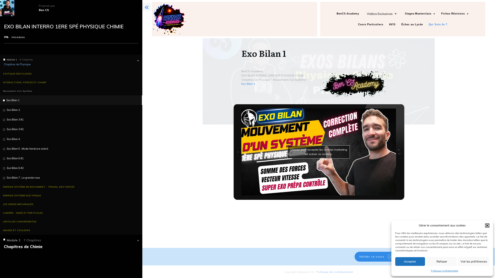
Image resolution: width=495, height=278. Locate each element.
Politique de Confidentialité (335, 271)
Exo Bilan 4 (13, 139)
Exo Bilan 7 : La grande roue (23, 177)
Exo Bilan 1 (13, 100)
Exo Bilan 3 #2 (15, 129)
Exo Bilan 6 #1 (15, 158)
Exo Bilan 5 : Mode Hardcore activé (27, 148)
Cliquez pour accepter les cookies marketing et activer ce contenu (318, 152)
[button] (487, 225)
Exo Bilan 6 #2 (15, 168)
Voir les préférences (474, 261)
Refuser (441, 261)
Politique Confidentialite (444, 270)
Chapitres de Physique (17, 64)
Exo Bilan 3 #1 (15, 119)
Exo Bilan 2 (13, 109)
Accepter (410, 261)
